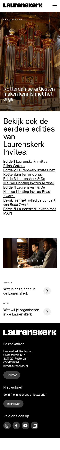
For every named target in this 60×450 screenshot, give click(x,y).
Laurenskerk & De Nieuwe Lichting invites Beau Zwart (26, 192)
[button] (17, 261)
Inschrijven (13, 404)
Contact (12, 375)
